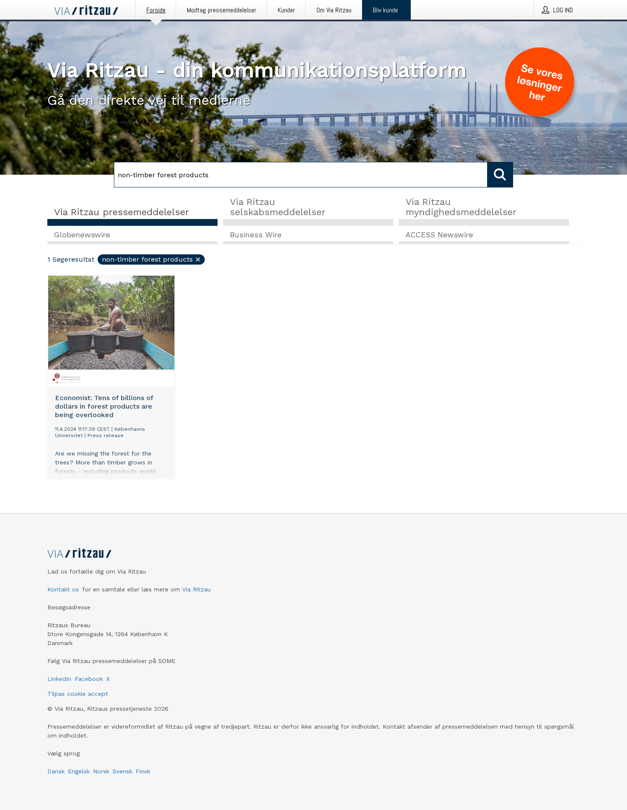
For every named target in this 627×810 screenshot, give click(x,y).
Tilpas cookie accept (77, 693)
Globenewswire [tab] (82, 235)
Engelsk (79, 771)
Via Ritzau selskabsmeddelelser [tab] (277, 206)
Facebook (89, 678)
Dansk (55, 771)
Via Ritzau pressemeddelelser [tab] (121, 212)
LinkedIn (59, 678)
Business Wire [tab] (256, 235)
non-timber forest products (147, 259)
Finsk (143, 771)
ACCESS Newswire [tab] (439, 235)
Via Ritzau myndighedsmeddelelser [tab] (461, 206)
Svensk (122, 771)
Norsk (101, 771)
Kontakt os (63, 589)
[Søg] (500, 174)
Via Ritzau (196, 589)
